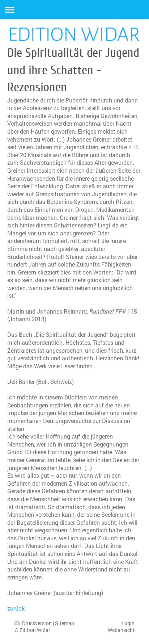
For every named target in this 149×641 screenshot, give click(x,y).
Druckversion (37, 623)
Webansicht (121, 630)
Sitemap (64, 623)
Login (128, 623)
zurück (16, 608)
